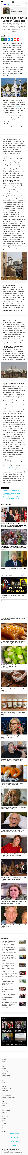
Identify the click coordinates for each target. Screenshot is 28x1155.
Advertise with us (6, 1088)
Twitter (15, 1137)
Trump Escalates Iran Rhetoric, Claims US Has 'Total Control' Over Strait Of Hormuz (13, 569)
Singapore (5, 1123)
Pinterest (15, 1141)
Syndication (5, 1093)
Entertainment (6, 1075)
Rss (15, 1145)
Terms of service (6, 1095)
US (3, 1064)
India (3, 1061)
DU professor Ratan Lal (15, 468)
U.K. (3, 1125)
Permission (5, 1090)
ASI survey (17, 106)
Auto (3, 1078)
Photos (4, 1080)
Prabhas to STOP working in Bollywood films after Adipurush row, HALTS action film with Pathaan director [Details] (13, 493)
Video (3, 1082)
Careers (4, 1108)
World (4, 1066)
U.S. (3, 1127)
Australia (4, 1118)
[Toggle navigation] (2, 2)
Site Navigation (6, 1110)
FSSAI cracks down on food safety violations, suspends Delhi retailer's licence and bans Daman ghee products (20, 1044)
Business (4, 1068)
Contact (4, 1112)
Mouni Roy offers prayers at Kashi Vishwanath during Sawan (9, 989)
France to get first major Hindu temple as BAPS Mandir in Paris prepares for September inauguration (13, 547)
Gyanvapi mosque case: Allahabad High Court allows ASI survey (12, 497)
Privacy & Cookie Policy (8, 1097)
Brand (4, 1105)
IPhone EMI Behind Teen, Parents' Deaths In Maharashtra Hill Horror (8, 942)
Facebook (15, 1133)
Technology (5, 1071)
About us (4, 1103)
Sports (4, 1073)
